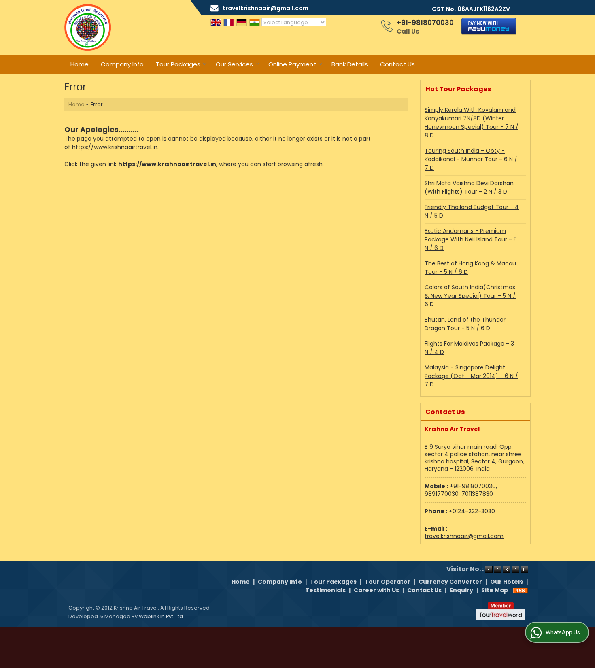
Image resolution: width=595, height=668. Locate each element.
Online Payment (292, 64)
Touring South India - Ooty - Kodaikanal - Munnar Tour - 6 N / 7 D (471, 159)
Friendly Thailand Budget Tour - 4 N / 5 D (472, 211)
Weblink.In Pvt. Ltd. (161, 616)
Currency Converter (450, 582)
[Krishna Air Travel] (87, 27)
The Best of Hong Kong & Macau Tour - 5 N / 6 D (470, 267)
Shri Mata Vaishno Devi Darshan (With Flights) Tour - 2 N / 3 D (469, 187)
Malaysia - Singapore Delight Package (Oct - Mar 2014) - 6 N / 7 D (471, 375)
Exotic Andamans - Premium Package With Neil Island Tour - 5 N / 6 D (471, 239)
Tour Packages (178, 64)
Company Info (122, 64)
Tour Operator (387, 582)
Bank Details (350, 64)
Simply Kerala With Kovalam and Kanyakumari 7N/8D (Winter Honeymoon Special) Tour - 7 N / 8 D (471, 122)
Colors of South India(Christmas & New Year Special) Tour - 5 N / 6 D (470, 295)
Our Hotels (506, 582)
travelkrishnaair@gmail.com (265, 8)
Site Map (494, 590)
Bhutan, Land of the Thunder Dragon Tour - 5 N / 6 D (465, 324)
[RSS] (520, 590)
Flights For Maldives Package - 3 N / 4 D (469, 347)
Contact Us (397, 64)
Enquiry (461, 590)
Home (79, 64)
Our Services (234, 64)
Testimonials (325, 590)
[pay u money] (488, 34)
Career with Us (376, 590)
